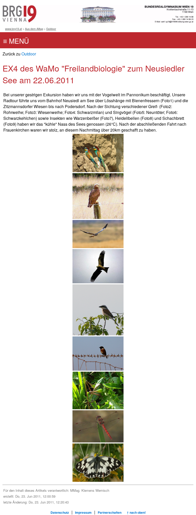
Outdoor (51, 29)
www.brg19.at (13, 29)
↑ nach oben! (136, 512)
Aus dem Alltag (34, 29)
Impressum (83, 512)
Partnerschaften (109, 512)
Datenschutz (60, 512)
